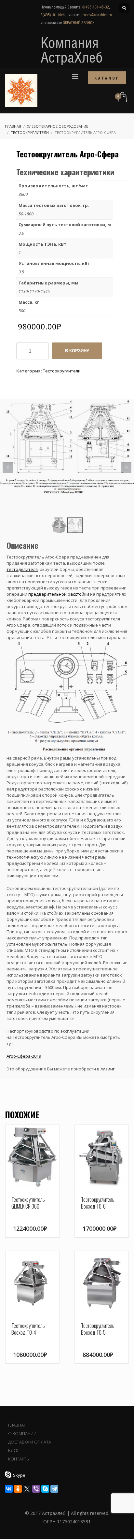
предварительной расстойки (58, 594)
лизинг (107, 1069)
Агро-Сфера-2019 (24, 1056)
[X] (27, 1489)
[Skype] (45, 1489)
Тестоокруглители (62, 371)
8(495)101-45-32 (95, 7)
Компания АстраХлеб (72, 50)
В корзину (77, 350)
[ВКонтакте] (9, 1489)
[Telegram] (54, 1489)
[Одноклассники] (18, 1489)
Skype (19, 1475)
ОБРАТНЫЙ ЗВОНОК (78, 23)
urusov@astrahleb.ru (96, 15)
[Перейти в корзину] (121, 97)
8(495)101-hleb (53, 15)
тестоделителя (22, 569)
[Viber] (36, 1489)
